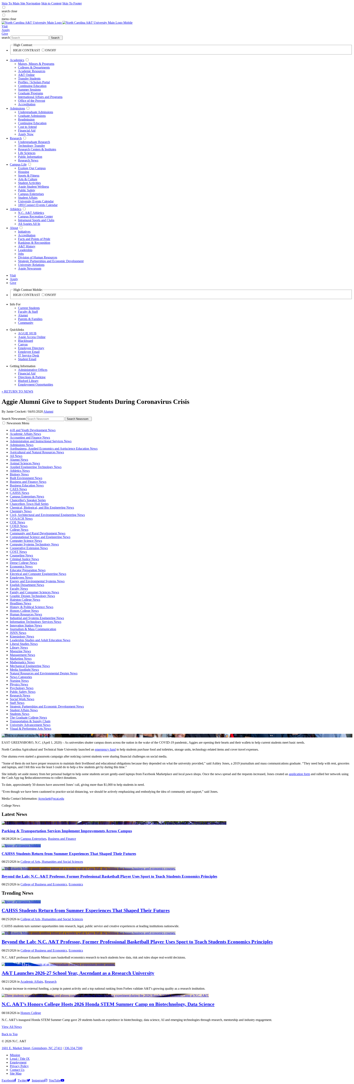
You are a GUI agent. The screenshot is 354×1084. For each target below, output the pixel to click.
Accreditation (26, 104)
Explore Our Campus (32, 168)
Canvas (23, 344)
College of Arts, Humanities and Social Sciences (51, 861)
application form (299, 774)
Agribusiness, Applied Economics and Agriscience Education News (54, 448)
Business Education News (27, 485)
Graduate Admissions (32, 115)
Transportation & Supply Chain (30, 721)
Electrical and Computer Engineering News (38, 574)
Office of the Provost (31, 100)
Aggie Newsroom (29, 268)
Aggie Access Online (31, 337)
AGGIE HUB (27, 333)
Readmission (26, 119)
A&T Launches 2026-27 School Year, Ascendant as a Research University (78, 973)
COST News (18, 551)
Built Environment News (26, 478)
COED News (18, 526)
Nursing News (19, 680)
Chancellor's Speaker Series (28, 500)
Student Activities (29, 183)
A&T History (26, 246)
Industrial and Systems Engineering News (37, 618)
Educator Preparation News (27, 570)
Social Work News (22, 699)
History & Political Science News (31, 607)
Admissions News (21, 445)
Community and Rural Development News (37, 533)
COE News (17, 522)
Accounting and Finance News (30, 437)
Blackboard (25, 340)
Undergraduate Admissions (35, 112)
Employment (18, 1062)
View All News (12, 1027)
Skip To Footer (72, 3)
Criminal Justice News (24, 559)
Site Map (16, 1073)
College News (19, 529)
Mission (15, 1055)
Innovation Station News (26, 625)
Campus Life (18, 164)
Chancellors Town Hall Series (29, 504)
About (14, 228)
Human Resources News (26, 614)
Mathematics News (22, 662)
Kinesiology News (22, 636)
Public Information (30, 156)
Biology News (19, 474)
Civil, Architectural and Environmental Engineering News (47, 515)
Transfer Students (29, 78)
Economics (76, 884)
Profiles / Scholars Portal (34, 82)
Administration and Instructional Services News (40, 441)
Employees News (21, 577)
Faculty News (19, 588)
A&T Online (26, 75)
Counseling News (21, 555)
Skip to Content (51, 3)
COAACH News (21, 518)
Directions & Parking (31, 377)
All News (16, 456)
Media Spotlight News (24, 669)
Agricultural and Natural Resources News (37, 452)
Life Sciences (26, 153)
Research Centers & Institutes (37, 149)
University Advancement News (30, 725)
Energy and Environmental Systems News (37, 581)
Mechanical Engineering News (30, 666)
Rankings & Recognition (34, 242)
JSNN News (18, 633)
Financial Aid (26, 130)
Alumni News (19, 459)
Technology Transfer (31, 145)
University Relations (31, 264)
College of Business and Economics (43, 884)
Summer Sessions (29, 89)
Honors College (30, 1013)
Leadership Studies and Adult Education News (40, 640)
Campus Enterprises (31, 194)
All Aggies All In (29, 224)
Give (5, 33)
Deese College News (23, 563)
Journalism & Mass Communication (33, 629)
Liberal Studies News (24, 644)
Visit (5, 26)
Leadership (25, 250)
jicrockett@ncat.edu (51, 798)
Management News (22, 655)
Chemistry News (21, 511)
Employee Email (29, 351)
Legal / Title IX (20, 1058)
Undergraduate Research (34, 142)
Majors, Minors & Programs (36, 63)
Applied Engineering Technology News (35, 467)
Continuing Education (32, 86)
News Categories (21, 677)
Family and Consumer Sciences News (34, 592)
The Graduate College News (28, 717)
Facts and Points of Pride (34, 239)
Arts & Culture (27, 179)
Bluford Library (28, 381)
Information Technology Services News (35, 621)
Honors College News (24, 610)
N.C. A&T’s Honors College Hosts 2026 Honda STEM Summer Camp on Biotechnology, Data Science (108, 1004)
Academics (17, 60)
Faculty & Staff (28, 311)
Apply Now (26, 134)
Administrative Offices (32, 369)
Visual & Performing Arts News (30, 728)
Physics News (19, 684)
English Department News (27, 585)
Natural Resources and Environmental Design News (43, 673)
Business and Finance (62, 838)
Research (16, 138)
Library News (19, 647)
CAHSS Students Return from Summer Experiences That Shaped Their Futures (69, 853)
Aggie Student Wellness (33, 186)
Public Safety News (22, 691)
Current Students (29, 308)
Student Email (27, 359)
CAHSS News (19, 493)
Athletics (15, 209)
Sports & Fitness (28, 175)
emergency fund (105, 749)
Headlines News (20, 603)
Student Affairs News (24, 710)
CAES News (18, 489)
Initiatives (24, 231)
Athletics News (20, 470)
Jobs (21, 253)
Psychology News (21, 688)
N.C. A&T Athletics (31, 213)
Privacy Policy (19, 1066)
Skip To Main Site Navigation (21, 3)
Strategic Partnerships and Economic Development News (47, 706)
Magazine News (20, 651)
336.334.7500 (73, 1048)
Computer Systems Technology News (34, 544)
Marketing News (21, 658)
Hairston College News (25, 599)
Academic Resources (31, 71)
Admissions (17, 108)
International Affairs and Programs (40, 97)
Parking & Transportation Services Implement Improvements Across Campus (67, 831)
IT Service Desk (28, 355)
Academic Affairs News (25, 434)
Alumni (23, 315)
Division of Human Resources (37, 257)
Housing (23, 172)
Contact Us (17, 1070)
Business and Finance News (28, 481)
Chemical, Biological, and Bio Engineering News (42, 507)
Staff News (17, 703)
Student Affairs (27, 197)
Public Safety (26, 190)
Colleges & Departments (34, 67)
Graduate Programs (30, 93)
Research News (28, 160)
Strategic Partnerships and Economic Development (51, 261)
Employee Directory (31, 348)
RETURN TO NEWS (17, 391)
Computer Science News (26, 540)
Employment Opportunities (35, 384)
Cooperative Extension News (29, 548)
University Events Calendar (36, 201)
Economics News (21, 566)
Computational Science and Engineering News (40, 537)
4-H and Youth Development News (33, 430)
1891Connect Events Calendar (38, 205)
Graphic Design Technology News (32, 596)
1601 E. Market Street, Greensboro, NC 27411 (32, 1048)
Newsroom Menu (18, 423)
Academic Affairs (31, 981)
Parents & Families (30, 319)
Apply (6, 30)
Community (25, 322)
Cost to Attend (27, 127)
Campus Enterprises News (27, 496)
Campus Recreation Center (35, 216)
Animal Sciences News (25, 463)
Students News (19, 714)
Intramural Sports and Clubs (36, 220)
